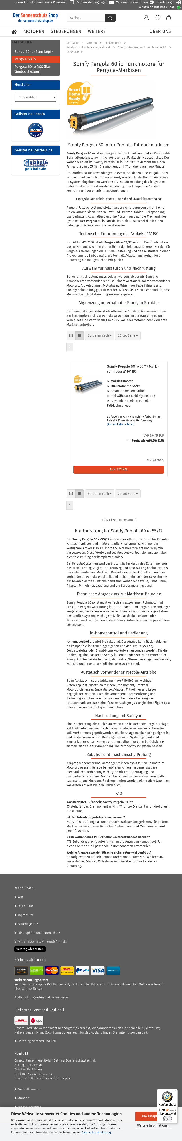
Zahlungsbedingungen (91, 2)
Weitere (97, 31)
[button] (146, 18)
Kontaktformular (28, 1089)
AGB (19, 897)
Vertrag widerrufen (30, 949)
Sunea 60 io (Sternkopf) (34, 52)
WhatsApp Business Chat (156, 7)
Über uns (160, 31)
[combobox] (99, 335)
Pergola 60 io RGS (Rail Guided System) (33, 69)
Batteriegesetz (27, 924)
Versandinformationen (132, 2)
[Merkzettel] (157, 18)
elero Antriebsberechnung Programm (41, 2)
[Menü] (175, 1091)
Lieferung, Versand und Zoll (36, 1041)
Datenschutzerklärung (96, 1132)
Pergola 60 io (25, 59)
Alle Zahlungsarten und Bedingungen (42, 997)
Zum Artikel (119, 469)
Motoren (34, 31)
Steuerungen (66, 31)
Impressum (24, 915)
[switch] (167, 1118)
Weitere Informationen (153, 1125)
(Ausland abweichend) (120, 424)
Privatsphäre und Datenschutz (38, 933)
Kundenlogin (165, 2)
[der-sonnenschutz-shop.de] (35, 18)
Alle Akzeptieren (153, 1116)
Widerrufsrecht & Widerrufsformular (42, 942)
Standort (23, 1098)
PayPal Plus (24, 906)
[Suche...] (110, 18)
